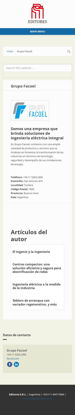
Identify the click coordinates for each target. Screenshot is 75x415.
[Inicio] (37, 13)
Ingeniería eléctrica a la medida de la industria (36, 286)
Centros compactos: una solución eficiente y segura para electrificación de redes (36, 268)
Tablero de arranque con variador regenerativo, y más (34, 302)
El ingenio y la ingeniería (31, 252)
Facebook (9, 364)
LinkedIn (16, 364)
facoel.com (13, 358)
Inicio (10, 51)
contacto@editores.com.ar (37, 398)
